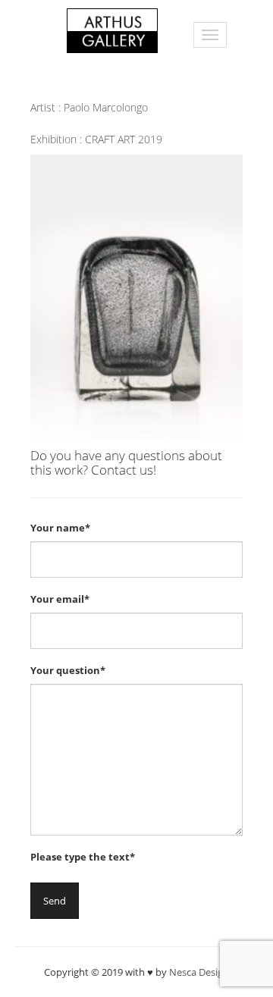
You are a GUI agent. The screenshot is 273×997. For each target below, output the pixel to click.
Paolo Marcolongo (106, 107)
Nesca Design (199, 972)
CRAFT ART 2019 (123, 139)
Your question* (67, 670)
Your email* (59, 599)
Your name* (60, 528)
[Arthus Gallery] (112, 29)
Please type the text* (82, 857)
